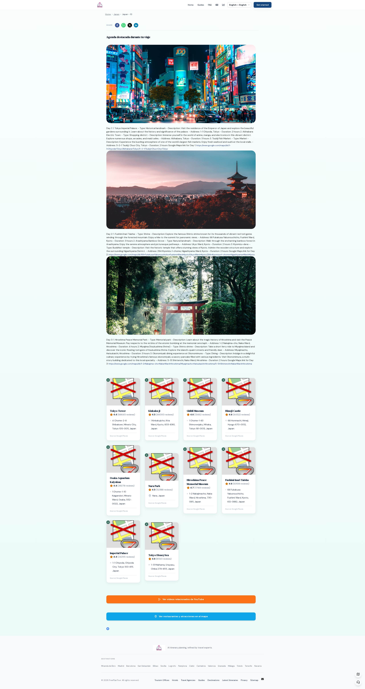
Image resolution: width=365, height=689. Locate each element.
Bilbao (155, 666)
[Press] (217, 5)
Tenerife (248, 666)
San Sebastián (144, 666)
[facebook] (117, 25)
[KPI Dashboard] (223, 5)
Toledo (240, 666)
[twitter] (129, 25)
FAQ (210, 5)
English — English (238, 5)
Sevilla (163, 666)
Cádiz (191, 666)
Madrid (121, 666)
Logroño (172, 666)
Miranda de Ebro (108, 666)
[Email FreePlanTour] (262, 679)
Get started (262, 5)
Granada (222, 666)
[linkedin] (136, 25)
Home (190, 5)
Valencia (212, 666)
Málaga (231, 666)
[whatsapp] (123, 25)
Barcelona (130, 666)
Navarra (257, 666)
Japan (116, 14)
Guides (200, 5)
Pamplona (182, 666)
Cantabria (201, 666)
